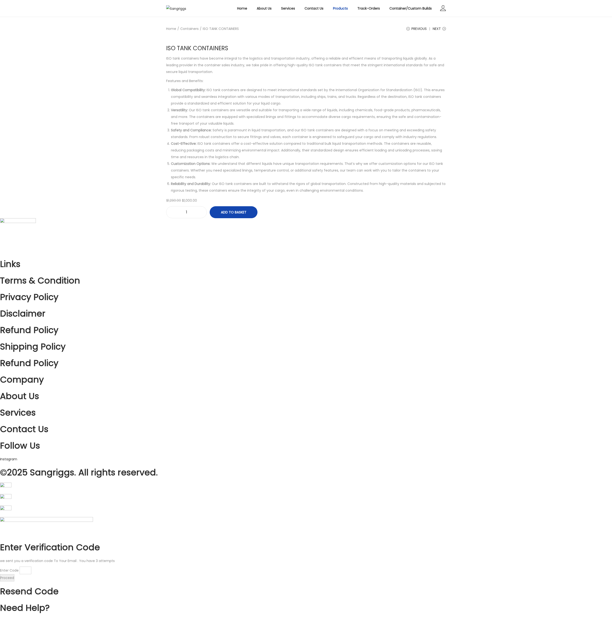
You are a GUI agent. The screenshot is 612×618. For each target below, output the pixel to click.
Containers (189, 28)
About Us (19, 396)
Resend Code (29, 591)
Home (171, 28)
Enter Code (9, 570)
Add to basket (233, 212)
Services (18, 412)
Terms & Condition (40, 280)
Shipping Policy (33, 346)
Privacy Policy (29, 297)
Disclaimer (22, 313)
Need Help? (25, 608)
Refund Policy (29, 330)
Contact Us (24, 429)
